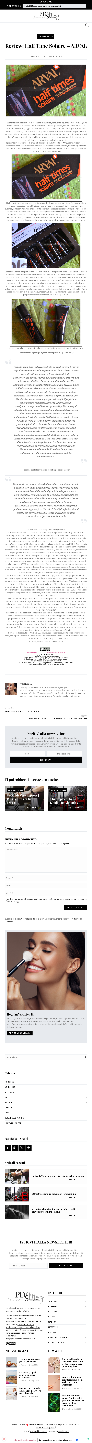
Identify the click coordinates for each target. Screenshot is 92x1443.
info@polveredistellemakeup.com (20, 1339)
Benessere (10, 1087)
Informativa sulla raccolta (25, 1440)
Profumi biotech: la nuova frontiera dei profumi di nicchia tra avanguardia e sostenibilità (73, 1400)
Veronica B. (37, 56)
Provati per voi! (13, 1123)
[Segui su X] (22, 1148)
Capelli (8, 1113)
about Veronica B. (20, 1033)
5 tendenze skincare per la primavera (29, 1360)
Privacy (22, 1425)
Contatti (14, 1425)
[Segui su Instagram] (15, 1148)
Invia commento (75, 907)
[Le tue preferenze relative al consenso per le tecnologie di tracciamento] (88, 1439)
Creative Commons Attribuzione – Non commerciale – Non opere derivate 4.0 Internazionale (23, 1327)
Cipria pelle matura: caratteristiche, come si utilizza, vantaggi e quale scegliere (72, 1362)
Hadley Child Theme (38, 1431)
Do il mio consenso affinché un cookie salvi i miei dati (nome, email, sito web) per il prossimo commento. (47, 900)
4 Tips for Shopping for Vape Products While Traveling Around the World (54, 1210)
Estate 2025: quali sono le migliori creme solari (42, 6)
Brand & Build (63, 1431)
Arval (64, 143)
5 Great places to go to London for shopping (64, 800)
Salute (8, 1097)
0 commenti (58, 56)
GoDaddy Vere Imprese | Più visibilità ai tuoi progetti (23, 798)
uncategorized (45, 36)
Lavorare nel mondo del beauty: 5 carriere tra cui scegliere (30, 1390)
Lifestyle (9, 1108)
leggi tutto (32, 808)
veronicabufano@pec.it (45, 1427)
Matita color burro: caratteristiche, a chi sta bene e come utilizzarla (72, 1381)
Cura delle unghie (14, 1118)
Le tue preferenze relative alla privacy (55, 1440)
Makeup (9, 1103)
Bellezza (9, 1092)
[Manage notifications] (4, 1439)
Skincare (9, 1082)
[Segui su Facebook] (8, 1148)
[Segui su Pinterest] (28, 1148)
